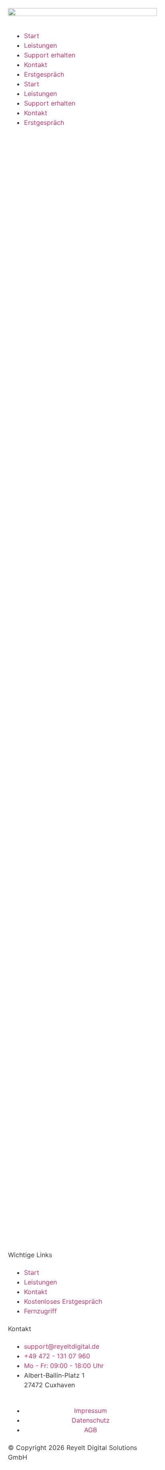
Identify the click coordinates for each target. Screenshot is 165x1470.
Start (31, 36)
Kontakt (35, 65)
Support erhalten (49, 55)
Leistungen (40, 45)
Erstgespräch (44, 74)
